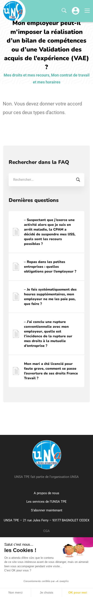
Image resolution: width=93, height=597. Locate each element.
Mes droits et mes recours (26, 75)
